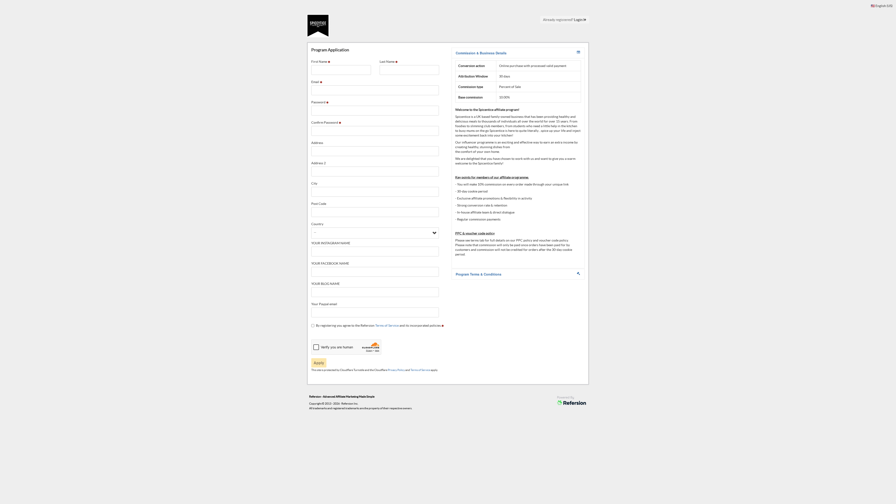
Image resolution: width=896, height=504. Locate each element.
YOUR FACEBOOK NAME (330, 263)
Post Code (318, 204)
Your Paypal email (324, 304)
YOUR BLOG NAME (325, 284)
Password (318, 102)
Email (315, 82)
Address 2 (318, 163)
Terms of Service (387, 325)
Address (317, 143)
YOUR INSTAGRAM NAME (330, 243)
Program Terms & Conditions (478, 274)
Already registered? (563, 20)
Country (317, 224)
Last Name (387, 61)
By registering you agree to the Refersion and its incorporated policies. (378, 325)
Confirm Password (325, 122)
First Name (319, 61)
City (314, 183)
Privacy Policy (396, 369)
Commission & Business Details (481, 53)
